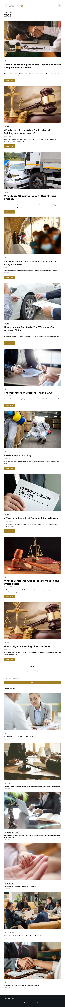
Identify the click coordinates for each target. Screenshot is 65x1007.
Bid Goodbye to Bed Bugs (18, 455)
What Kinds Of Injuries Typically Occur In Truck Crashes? (30, 197)
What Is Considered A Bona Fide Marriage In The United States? (31, 582)
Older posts (33, 666)
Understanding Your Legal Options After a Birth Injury (20, 886)
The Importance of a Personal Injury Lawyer (28, 392)
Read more (9, 80)
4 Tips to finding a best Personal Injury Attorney (31, 518)
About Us (14, 998)
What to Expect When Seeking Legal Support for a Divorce (21, 985)
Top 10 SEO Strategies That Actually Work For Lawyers (20, 737)
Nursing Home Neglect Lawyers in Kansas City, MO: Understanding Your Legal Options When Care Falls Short (32, 836)
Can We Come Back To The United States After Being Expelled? (30, 263)
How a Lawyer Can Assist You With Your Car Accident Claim (29, 329)
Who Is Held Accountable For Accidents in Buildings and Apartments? (27, 132)
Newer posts (32, 670)
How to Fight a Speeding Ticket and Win (27, 646)
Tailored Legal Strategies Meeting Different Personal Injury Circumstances (26, 936)
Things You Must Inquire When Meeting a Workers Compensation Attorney (32, 66)
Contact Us (7, 998)
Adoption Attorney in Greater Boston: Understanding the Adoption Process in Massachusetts (32, 786)
